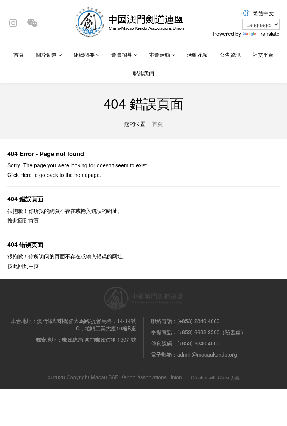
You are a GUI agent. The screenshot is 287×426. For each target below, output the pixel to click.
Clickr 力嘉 (229, 377)
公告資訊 (230, 54)
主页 (33, 266)
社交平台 (263, 54)
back (52, 174)
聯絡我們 (143, 73)
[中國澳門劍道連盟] (129, 21)
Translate (268, 33)
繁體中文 (263, 13)
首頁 (18, 54)
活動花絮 (197, 54)
